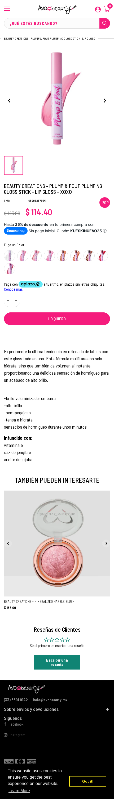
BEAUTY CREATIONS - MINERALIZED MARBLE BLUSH (39, 601)
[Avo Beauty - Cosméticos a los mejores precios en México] (57, 9)
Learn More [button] (19, 790)
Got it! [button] (88, 781)
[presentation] (8, 543)
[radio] (9, 255)
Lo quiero (57, 318)
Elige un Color (14, 245)
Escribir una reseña (57, 662)
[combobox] (57, 23)
